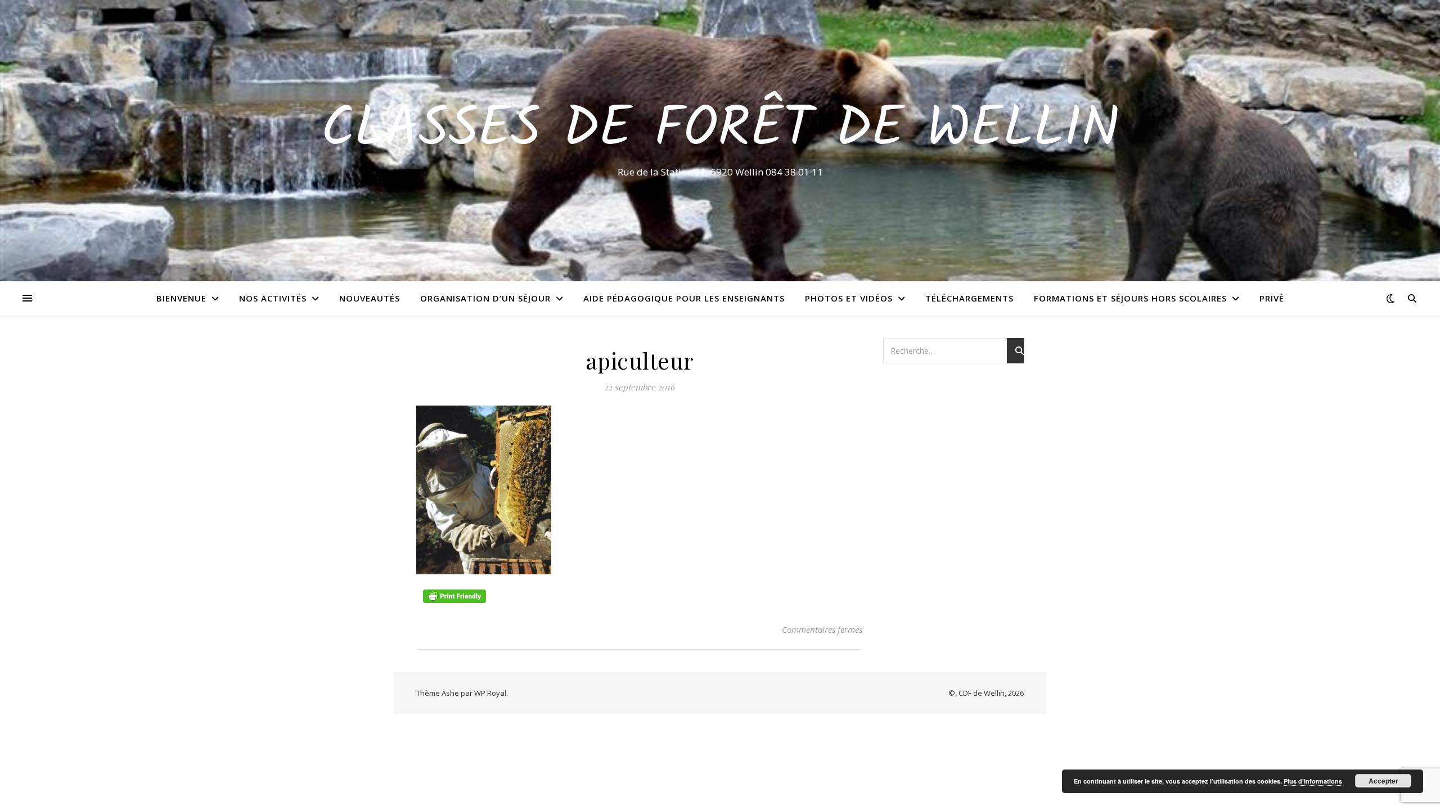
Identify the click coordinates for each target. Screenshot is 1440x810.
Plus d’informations (1313, 781)
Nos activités (273, 298)
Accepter (1383, 781)
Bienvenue (181, 298)
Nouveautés (369, 298)
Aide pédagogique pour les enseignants (684, 298)
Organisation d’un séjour (485, 298)
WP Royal (490, 693)
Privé (1271, 298)
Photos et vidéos (849, 298)
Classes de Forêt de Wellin (720, 130)
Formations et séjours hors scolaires (1130, 298)
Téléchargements (969, 298)
